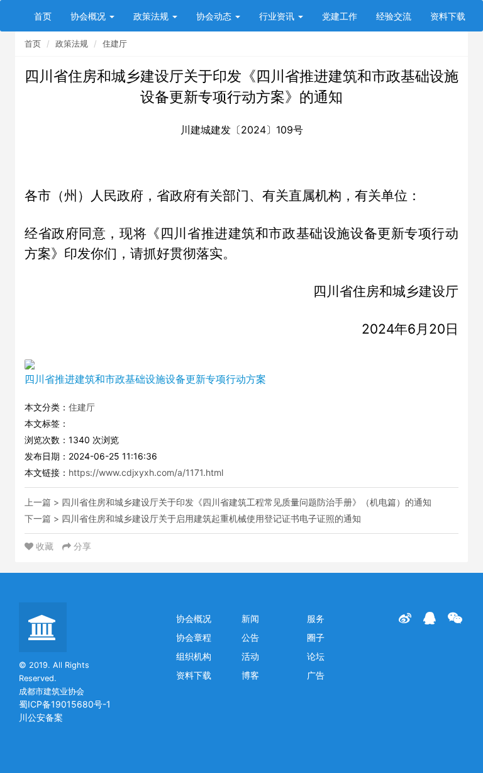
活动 (250, 656)
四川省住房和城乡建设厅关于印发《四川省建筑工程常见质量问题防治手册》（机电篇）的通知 (246, 502)
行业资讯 (278, 16)
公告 (250, 637)
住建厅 (115, 43)
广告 (316, 675)
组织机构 (193, 656)
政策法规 (152, 16)
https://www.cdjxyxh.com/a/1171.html (146, 472)
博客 (250, 675)
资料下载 (447, 16)
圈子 (316, 637)
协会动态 (215, 16)
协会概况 (89, 16)
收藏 (44, 546)
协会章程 (193, 637)
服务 (316, 618)
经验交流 (393, 16)
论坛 (316, 656)
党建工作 (339, 16)
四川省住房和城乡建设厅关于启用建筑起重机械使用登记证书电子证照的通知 (211, 518)
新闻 (250, 618)
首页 (43, 16)
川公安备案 (41, 717)
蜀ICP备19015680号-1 (65, 704)
